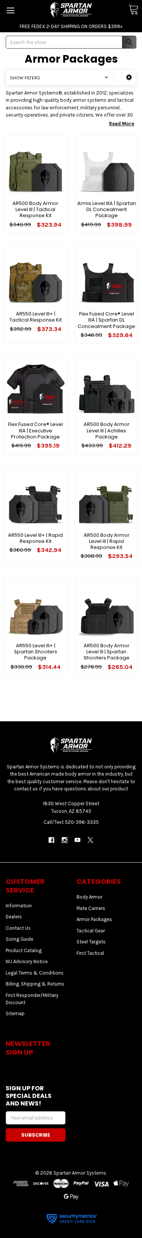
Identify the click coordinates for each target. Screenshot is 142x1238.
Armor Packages (94, 919)
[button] (129, 77)
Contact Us (18, 928)
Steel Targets (91, 942)
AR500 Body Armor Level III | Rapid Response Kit (107, 541)
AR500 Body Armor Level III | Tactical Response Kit (35, 209)
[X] (90, 839)
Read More (121, 123)
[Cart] (133, 10)
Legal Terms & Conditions (35, 973)
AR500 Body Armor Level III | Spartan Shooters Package (107, 652)
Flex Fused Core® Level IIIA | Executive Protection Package (35, 430)
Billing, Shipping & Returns (35, 984)
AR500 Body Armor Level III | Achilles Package (107, 430)
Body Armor (89, 897)
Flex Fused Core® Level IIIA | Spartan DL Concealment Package (106, 320)
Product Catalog (24, 950)
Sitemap (15, 1013)
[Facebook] (51, 839)
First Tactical (90, 953)
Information (19, 905)
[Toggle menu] (10, 10)
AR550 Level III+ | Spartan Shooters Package (35, 652)
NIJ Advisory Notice (27, 961)
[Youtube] (77, 839)
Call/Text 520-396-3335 (71, 822)
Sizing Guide (19, 939)
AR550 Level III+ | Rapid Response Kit (35, 538)
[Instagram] (64, 839)
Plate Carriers (90, 908)
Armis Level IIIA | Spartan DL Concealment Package (106, 209)
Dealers (14, 916)
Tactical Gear (90, 931)
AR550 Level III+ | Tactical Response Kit (35, 316)
